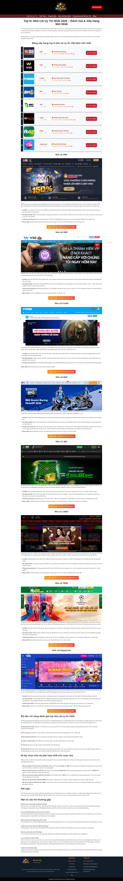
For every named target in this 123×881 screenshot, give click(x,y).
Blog (94, 16)
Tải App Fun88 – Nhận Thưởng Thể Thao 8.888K (61, 371)
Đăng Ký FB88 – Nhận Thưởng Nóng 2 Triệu (61, 645)
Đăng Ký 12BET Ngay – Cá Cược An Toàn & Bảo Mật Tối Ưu (61, 577)
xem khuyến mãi (25, 751)
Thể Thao (42, 16)
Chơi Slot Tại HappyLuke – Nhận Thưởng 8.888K (61, 711)
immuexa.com (61, 879)
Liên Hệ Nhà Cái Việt (88, 861)
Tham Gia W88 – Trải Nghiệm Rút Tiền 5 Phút (61, 298)
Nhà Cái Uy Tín (32, 16)
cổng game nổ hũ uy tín (70, 692)
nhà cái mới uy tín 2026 (95, 624)
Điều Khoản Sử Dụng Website (90, 863)
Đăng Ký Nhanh (97, 7)
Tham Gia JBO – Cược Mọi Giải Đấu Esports (61, 506)
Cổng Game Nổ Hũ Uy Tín (82, 16)
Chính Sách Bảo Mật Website (90, 866)
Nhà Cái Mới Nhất (64, 16)
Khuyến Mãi (52, 16)
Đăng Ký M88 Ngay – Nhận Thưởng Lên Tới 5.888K (61, 226)
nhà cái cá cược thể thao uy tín (32, 204)
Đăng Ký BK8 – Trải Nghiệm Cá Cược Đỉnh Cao (61, 436)
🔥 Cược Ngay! (91, 53)
